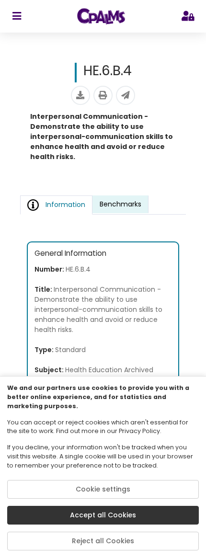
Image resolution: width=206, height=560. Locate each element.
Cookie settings (103, 489)
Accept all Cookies (103, 515)
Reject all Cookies (103, 541)
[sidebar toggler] (16, 16)
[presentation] (120, 204)
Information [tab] (65, 204)
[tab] (120, 204)
